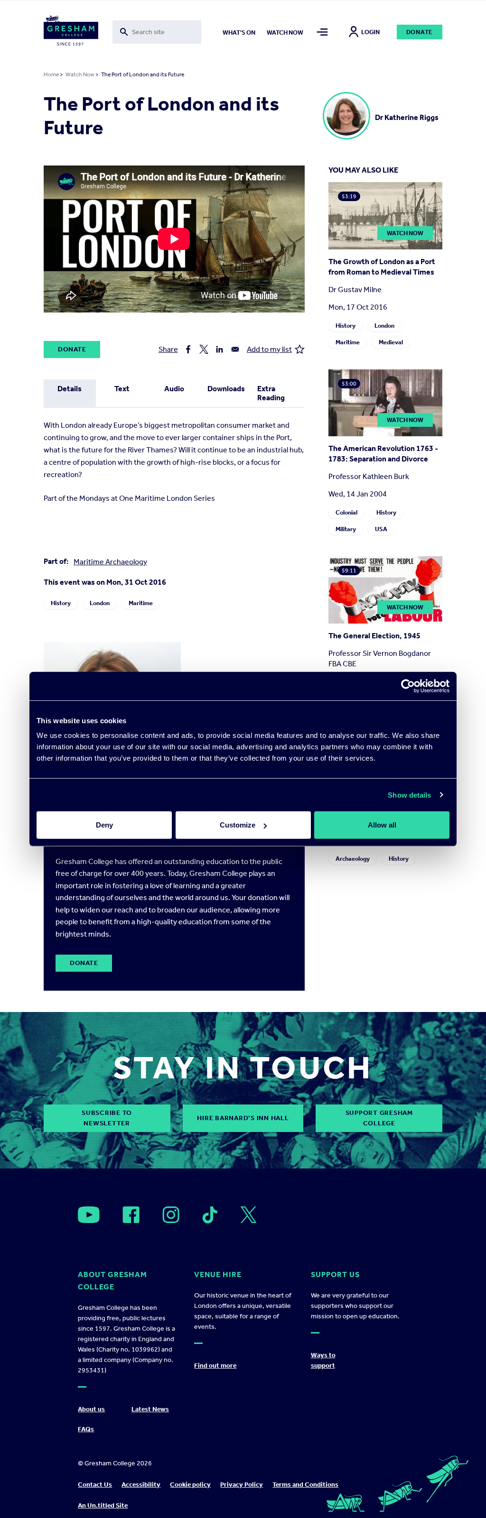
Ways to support (323, 1360)
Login (370, 32)
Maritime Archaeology (110, 561)
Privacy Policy (241, 1485)
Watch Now (79, 74)
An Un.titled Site (103, 1505)
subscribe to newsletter (107, 1118)
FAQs (86, 1429)
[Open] (89, 1214)
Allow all (382, 825)
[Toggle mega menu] (322, 32)
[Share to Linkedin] (219, 349)
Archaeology (353, 858)
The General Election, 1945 (374, 635)
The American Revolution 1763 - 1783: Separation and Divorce (383, 453)
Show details (409, 795)
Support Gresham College (379, 1118)
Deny (104, 825)
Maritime (141, 603)
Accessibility (141, 1485)
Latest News (150, 1409)
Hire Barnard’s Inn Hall (243, 1118)
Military (346, 529)
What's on (239, 32)
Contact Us (95, 1485)
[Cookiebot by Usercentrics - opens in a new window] (407, 686)
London (100, 603)
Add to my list (269, 349)
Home (51, 74)
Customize (237, 825)
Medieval (391, 342)
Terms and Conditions (305, 1485)
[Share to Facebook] (188, 349)
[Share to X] (204, 349)
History (61, 603)
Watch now (285, 32)
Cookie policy (190, 1485)
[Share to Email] (235, 349)
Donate (419, 32)
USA (381, 529)
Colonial (346, 512)
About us (91, 1409)
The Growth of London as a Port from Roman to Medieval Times (381, 266)
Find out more (215, 1366)
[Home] (71, 32)
